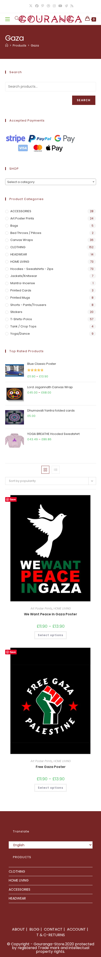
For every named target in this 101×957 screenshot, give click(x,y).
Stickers (16, 312)
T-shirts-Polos (21, 319)
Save (13, 499)
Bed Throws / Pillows (25, 233)
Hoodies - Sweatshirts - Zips (31, 269)
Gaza (35, 45)
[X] (31, 6)
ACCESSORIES (20, 211)
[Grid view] (45, 470)
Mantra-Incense (22, 283)
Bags (14, 225)
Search (83, 100)
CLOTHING (17, 247)
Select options (50, 635)
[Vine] (66, 6)
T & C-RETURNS (50, 935)
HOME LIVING (19, 261)
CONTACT (53, 929)
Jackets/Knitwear (23, 276)
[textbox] (50, 182)
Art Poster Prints (22, 218)
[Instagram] (54, 6)
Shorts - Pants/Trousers (28, 305)
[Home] (6, 45)
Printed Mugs (20, 297)
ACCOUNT (76, 929)
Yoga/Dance (20, 333)
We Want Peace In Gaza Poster (50, 614)
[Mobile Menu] (8, 19)
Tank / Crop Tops (23, 326)
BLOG (34, 929)
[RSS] (71, 6)
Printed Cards (20, 290)
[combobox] (50, 182)
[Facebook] (37, 6)
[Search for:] (15, 19)
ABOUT (18, 929)
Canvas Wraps (21, 240)
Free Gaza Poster (51, 766)
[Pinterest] (42, 6)
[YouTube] (60, 6)
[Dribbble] (48, 6)
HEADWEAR (18, 254)
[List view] (56, 470)
